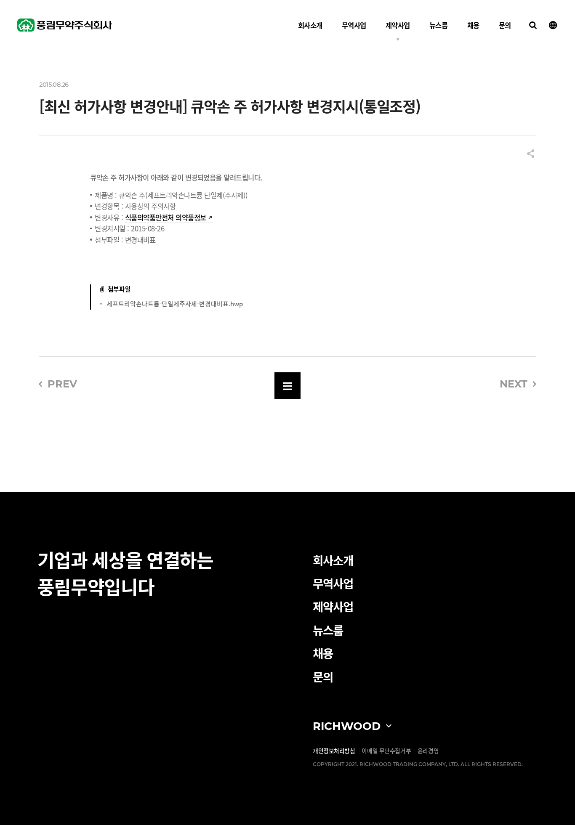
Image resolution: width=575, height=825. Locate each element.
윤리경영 (428, 750)
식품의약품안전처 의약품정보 (165, 218)
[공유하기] (530, 154)
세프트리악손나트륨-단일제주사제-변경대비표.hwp (174, 303)
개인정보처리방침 (334, 750)
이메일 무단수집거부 (386, 750)
